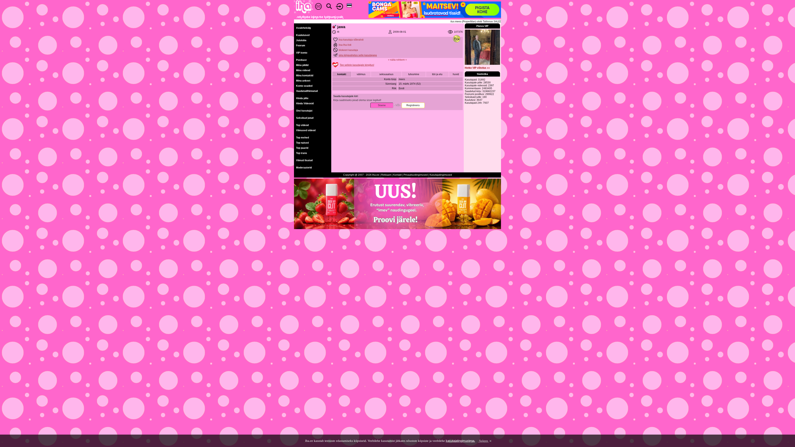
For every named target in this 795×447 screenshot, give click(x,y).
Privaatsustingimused (416, 174)
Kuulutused (303, 35)
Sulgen (483, 440)
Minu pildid (302, 65)
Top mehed (302, 137)
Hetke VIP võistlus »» (477, 67)
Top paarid (302, 148)
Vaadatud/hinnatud (307, 91)
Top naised (302, 142)
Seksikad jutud (304, 118)
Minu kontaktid (304, 75)
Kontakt (397, 174)
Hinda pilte (302, 98)
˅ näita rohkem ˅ (397, 59)
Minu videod (303, 70)
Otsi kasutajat (304, 110)
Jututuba (301, 40)
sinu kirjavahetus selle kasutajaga (358, 55)
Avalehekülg (303, 27)
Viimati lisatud (304, 160)
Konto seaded (304, 85)
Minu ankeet (303, 80)
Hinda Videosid (305, 103)
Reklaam (386, 174)
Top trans (301, 153)
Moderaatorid (304, 167)
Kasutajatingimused (441, 174)
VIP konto (301, 52)
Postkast (301, 60)
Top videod (302, 125)
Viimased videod (306, 130)
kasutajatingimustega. (460, 440)
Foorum (300, 45)
